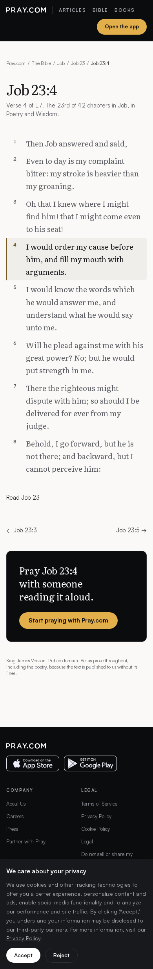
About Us (16, 803)
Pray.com (16, 63)
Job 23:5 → (131, 530)
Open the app (122, 26)
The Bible (41, 63)
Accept (23, 955)
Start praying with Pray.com (68, 620)
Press (12, 829)
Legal (87, 841)
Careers (15, 816)
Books (125, 10)
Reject (61, 955)
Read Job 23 (23, 497)
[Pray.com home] (26, 10)
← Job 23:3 (21, 530)
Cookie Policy (95, 829)
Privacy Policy (96, 816)
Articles (72, 10)
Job (61, 63)
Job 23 (78, 63)
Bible (100, 10)
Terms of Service (99, 803)
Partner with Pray (26, 841)
